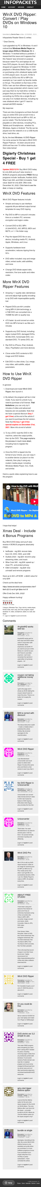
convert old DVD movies (12, 104)
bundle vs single (25, 1130)
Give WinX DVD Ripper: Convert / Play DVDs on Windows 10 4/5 (9, 603)
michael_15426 (22, 1096)
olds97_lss (21, 634)
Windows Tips (13, 607)
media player (31, 607)
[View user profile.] (8, 634)
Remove (33, 1183)
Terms (23, 1183)
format (5, 609)
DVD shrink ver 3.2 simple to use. (26, 1034)
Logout (38, 1183)
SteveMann (21, 858)
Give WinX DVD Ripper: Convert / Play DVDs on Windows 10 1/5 (4, 603)
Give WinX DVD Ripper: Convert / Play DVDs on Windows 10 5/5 (11, 603)
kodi (30, 612)
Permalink (21, 633)
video (12, 612)
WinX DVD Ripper (26, 748)
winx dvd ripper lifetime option (24, 1089)
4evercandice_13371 (24, 790)
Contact (30, 7)
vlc (28, 612)
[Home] (20, 2)
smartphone (18, 612)
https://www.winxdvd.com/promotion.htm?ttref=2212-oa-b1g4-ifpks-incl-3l (19, 588)
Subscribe (28, 1183)
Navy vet (20, 1011)
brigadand (21, 754)
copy (15, 609)
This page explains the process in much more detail (20, 439)
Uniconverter (23, 818)
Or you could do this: (25, 1004)
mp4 (12, 609)
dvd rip (24, 607)
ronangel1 (21, 1041)
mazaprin (20, 902)
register (13, 616)
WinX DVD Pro (24, 852)
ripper (32, 609)
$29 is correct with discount (26, 713)
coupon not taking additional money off (26, 676)
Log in (7, 616)
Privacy (19, 1183)
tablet (24, 612)
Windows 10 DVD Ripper (25, 137)
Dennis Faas (15, 34)
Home (3, 7)
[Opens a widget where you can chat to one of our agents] (8, 1183)
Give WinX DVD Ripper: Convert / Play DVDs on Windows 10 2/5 (6, 603)
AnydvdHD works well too (25, 627)
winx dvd (20, 609)
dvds (8, 609)
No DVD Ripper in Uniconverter (26, 783)
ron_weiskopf (22, 684)
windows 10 (6, 612)
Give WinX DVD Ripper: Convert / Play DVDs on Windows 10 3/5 (8, 603)
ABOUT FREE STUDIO (24, 895)
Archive (21, 7)
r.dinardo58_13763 (23, 981)
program (26, 609)
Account (11, 7)
